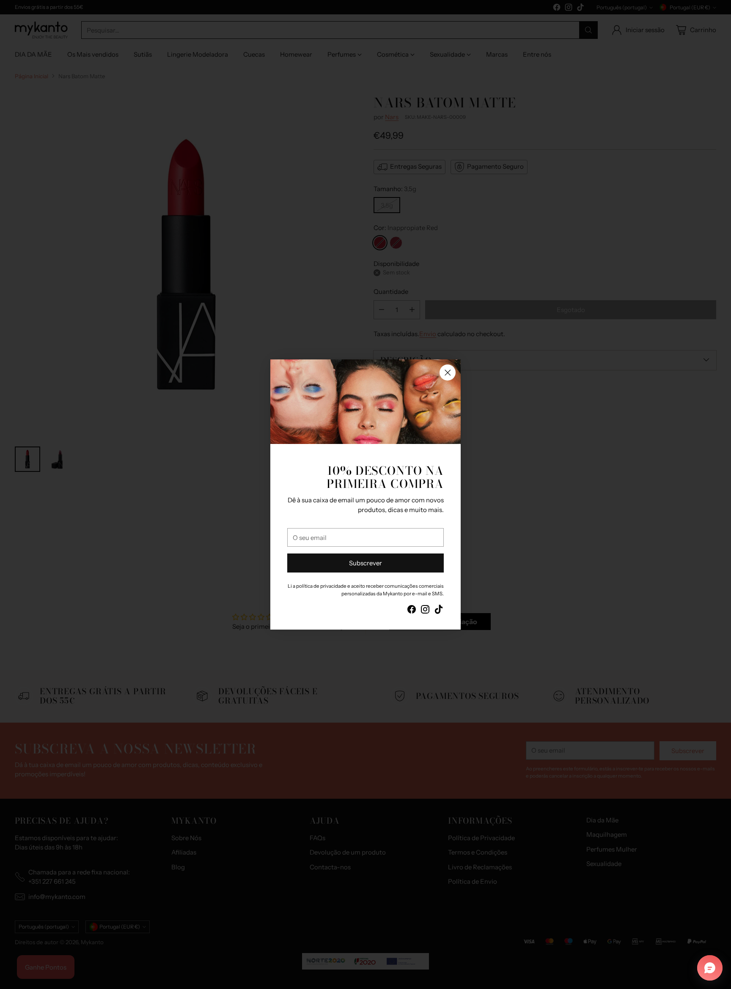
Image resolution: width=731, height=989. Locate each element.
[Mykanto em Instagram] (425, 610)
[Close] (448, 372)
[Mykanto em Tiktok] (439, 610)
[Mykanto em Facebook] (412, 610)
